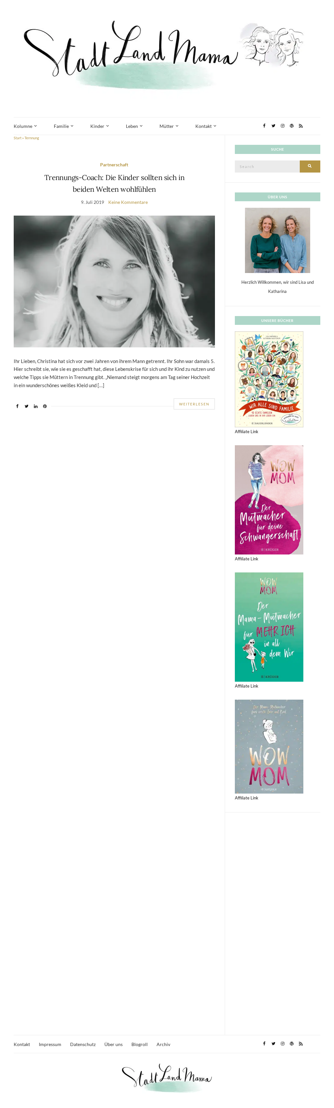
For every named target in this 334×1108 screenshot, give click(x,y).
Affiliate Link (246, 431)
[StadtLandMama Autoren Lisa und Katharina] (277, 240)
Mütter (166, 126)
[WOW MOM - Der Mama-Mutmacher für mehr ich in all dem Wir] (269, 626)
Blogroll (139, 1044)
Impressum (50, 1044)
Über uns (113, 1044)
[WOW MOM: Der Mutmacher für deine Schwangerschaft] (269, 499)
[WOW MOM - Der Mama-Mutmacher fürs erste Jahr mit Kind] (269, 746)
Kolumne (23, 126)
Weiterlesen (194, 404)
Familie (61, 126)
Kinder (97, 126)
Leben (132, 126)
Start (18, 138)
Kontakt (203, 126)
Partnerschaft (114, 164)
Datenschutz (83, 1044)
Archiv (163, 1044)
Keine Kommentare (128, 202)
